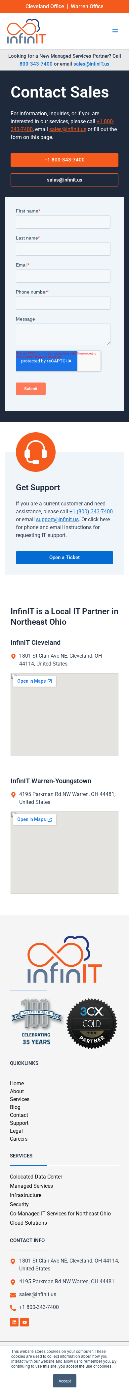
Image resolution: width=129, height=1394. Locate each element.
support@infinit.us (57, 519)
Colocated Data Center (36, 1177)
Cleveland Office (44, 6)
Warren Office (87, 6)
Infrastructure (25, 1195)
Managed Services (31, 1186)
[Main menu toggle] (115, 31)
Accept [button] (65, 1380)
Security (19, 1204)
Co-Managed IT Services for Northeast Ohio (60, 1213)
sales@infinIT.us (91, 64)
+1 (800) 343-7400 (91, 511)
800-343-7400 (36, 64)
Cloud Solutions (28, 1223)
